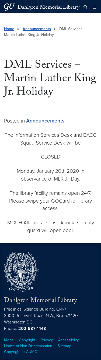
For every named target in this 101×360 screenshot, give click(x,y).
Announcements (37, 29)
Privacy (47, 340)
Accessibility (68, 340)
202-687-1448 (32, 328)
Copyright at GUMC (20, 352)
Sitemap (64, 346)
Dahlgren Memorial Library (48, 8)
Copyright (27, 340)
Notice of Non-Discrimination (28, 346)
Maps (8, 340)
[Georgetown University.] (9, 7)
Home (9, 29)
